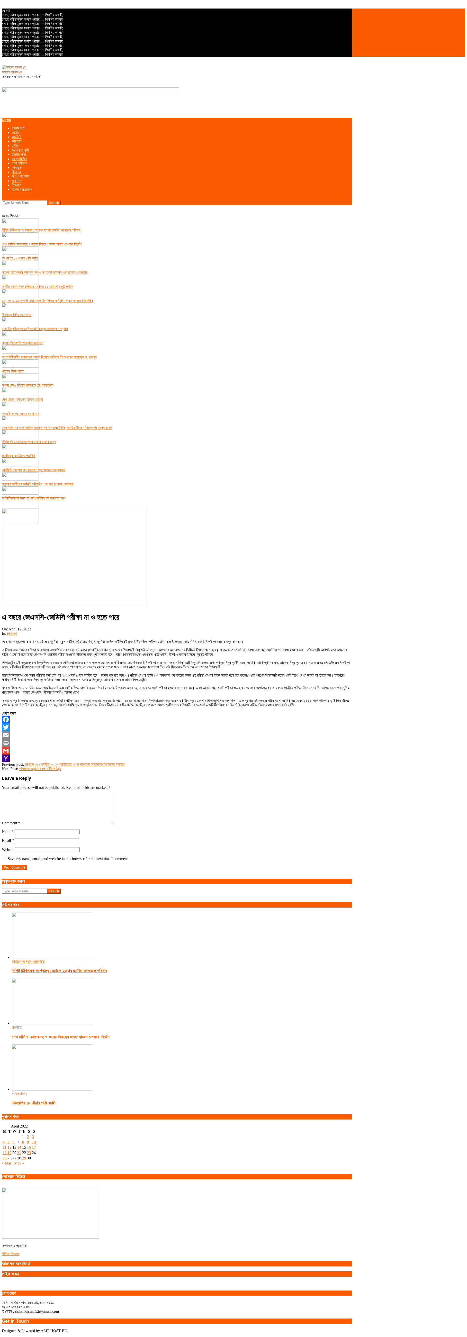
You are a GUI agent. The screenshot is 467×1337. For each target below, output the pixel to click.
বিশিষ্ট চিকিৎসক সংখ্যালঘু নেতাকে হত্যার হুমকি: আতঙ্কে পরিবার (41, 230)
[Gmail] (177, 751)
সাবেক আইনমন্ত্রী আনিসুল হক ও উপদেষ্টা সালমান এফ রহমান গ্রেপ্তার (44, 272)
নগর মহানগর (27, 961)
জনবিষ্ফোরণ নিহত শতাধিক (18, 456)
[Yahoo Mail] (177, 758)
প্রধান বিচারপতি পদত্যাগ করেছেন (22, 343)
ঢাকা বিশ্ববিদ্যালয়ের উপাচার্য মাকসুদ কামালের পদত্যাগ (35, 329)
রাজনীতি (40, 961)
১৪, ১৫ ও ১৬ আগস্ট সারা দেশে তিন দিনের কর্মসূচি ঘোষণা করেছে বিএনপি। (48, 301)
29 (24, 1158)
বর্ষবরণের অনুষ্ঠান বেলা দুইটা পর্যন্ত (40, 769)
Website (8, 849)
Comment (11, 823)
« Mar (6, 1163)
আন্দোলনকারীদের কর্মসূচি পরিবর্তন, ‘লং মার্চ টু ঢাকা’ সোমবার (37, 484)
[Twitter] (177, 727)
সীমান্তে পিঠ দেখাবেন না (16, 315)
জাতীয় (15, 961)
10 (34, 1142)
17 (34, 1147)
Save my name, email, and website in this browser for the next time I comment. (68, 859)
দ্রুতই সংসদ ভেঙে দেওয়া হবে (20, 413)
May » (19, 1163)
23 (29, 1153)
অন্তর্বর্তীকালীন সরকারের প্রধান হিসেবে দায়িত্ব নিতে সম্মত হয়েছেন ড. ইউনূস (49, 357)
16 (29, 1147)
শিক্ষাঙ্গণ (12, 633)
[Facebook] (177, 719)
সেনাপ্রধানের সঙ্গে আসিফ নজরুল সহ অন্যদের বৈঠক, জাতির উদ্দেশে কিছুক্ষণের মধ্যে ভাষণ (57, 428)
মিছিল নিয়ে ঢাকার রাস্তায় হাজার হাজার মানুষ (29, 442)
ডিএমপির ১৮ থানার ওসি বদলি (20, 258)
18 (5, 1153)
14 (19, 1147)
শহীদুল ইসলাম (10, 1254)
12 (9, 1147)
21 (19, 1153)
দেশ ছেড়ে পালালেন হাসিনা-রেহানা (22, 399)
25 (5, 1158)
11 (4, 1147)
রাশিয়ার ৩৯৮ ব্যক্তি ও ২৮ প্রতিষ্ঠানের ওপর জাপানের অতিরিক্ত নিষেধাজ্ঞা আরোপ (75, 764)
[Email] (177, 735)
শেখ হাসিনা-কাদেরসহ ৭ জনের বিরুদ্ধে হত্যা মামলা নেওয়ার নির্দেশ (41, 244)
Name (8, 831)
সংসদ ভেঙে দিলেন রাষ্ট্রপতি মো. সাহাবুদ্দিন (27, 385)
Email (8, 840)
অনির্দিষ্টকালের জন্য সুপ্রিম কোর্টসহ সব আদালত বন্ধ (33, 498)
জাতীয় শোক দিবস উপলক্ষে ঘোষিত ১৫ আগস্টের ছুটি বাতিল (37, 286)
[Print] (177, 743)
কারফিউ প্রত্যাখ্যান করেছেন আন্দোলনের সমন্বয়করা (33, 470)
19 (9, 1153)
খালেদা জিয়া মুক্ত (13, 371)
